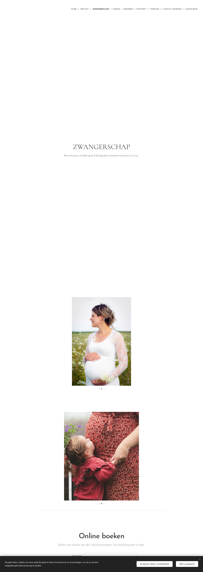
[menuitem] (74, 9)
